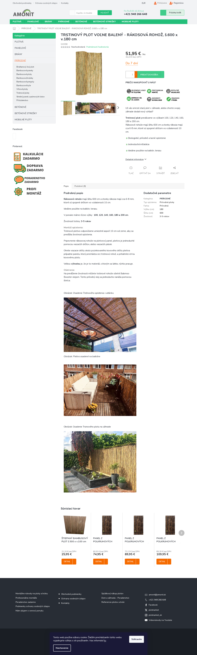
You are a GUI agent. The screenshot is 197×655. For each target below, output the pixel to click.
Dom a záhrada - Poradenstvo (115, 598)
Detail (67, 561)
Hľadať (105, 12)
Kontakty (65, 3)
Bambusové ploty (24, 74)
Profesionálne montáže (26, 598)
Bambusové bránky (24, 78)
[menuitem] (17, 21)
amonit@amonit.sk (157, 594)
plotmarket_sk (155, 615)
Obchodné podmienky (22, 3)
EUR (143, 3)
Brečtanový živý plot (25, 67)
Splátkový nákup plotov (112, 593)
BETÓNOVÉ (20, 107)
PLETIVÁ (19, 41)
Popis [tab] (66, 186)
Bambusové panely (24, 70)
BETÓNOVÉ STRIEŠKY (26, 113)
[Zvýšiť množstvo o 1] (135, 72)
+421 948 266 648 (157, 599)
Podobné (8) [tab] (80, 186)
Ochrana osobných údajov (46, 3)
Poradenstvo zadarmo (26, 602)
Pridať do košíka (149, 74)
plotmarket (154, 610)
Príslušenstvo (22, 100)
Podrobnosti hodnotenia (97, 47)
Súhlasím (136, 639)
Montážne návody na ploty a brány (32, 593)
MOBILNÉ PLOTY (23, 119)
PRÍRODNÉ (20, 60)
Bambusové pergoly (25, 81)
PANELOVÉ (20, 48)
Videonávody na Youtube (160, 620)
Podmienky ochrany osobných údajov (33, 606)
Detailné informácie (135, 159)
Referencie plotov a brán (113, 602)
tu (105, 640)
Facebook (153, 604)
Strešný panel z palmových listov (30, 96)
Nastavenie (62, 648)
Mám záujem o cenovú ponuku (29, 610)
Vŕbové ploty (22, 89)
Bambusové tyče (23, 85)
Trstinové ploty (22, 93)
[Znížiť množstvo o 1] (135, 76)
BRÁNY (18, 54)
